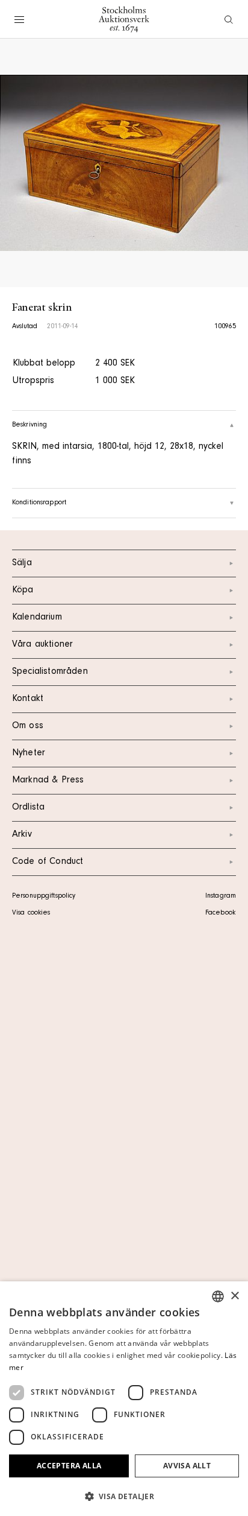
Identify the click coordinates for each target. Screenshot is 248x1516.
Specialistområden (50, 672)
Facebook (220, 913)
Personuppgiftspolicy (43, 896)
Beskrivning (29, 425)
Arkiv (22, 835)
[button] (124, 1496)
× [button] (234, 1296)
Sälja (22, 563)
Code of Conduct (47, 862)
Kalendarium (37, 618)
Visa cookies (31, 913)
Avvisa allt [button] (187, 1465)
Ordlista (28, 808)
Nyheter (28, 753)
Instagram (220, 896)
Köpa (23, 590)
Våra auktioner (42, 645)
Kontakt (27, 699)
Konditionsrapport (39, 503)
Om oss (27, 726)
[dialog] (124, 1398)
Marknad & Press (48, 780)
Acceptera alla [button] (69, 1465)
